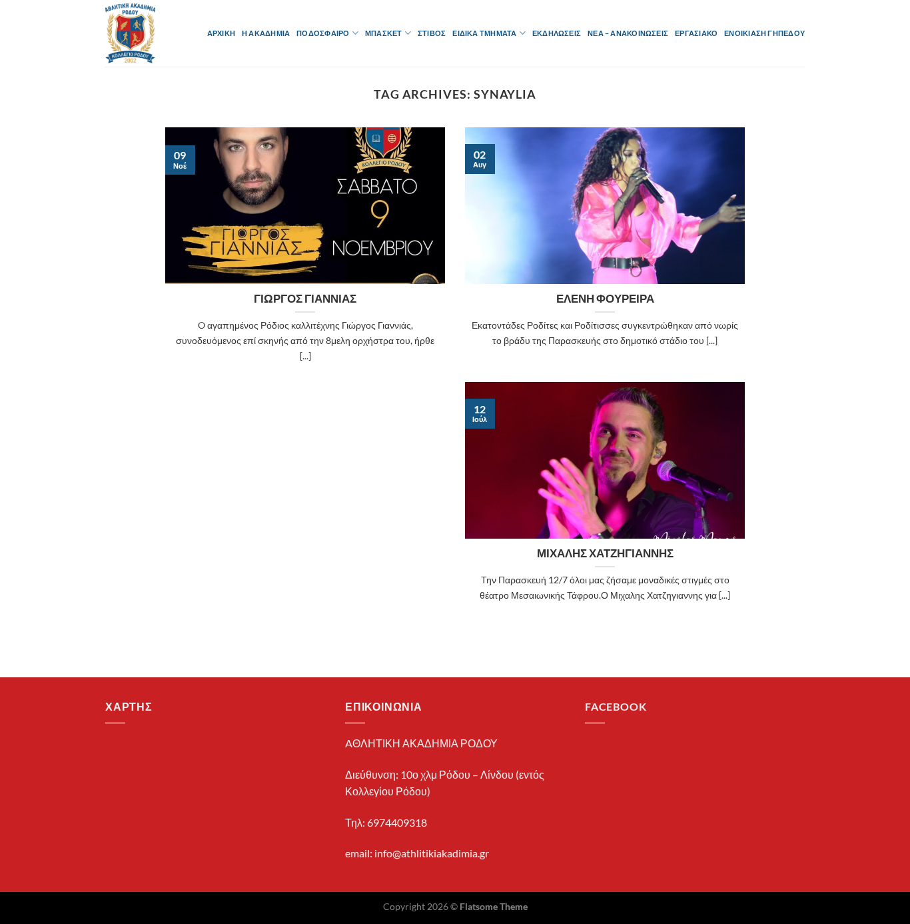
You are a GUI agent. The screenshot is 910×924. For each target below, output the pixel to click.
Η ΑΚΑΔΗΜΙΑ (266, 33)
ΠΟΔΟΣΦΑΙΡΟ (322, 33)
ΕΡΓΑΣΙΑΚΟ (696, 33)
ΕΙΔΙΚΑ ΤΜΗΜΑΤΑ (484, 33)
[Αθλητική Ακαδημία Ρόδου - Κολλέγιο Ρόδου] (135, 33)
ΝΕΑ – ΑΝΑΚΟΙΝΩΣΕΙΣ (628, 33)
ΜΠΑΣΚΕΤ (383, 33)
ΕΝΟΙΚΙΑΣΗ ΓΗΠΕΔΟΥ (764, 33)
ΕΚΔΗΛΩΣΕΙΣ (556, 33)
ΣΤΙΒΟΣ (432, 33)
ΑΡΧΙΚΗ (221, 33)
